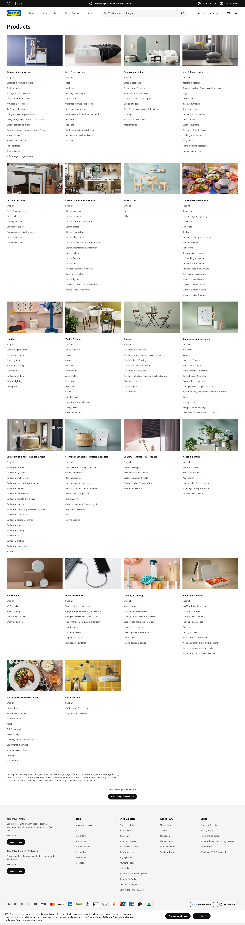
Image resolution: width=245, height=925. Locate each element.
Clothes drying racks (133, 637)
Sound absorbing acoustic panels (197, 648)
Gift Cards (124, 868)
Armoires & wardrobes (17, 103)
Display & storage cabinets (19, 98)
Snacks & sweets (15, 718)
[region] (122, 916)
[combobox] (141, 13)
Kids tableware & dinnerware (195, 268)
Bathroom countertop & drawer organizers (27, 509)
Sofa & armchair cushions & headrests (142, 109)
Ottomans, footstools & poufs (138, 98)
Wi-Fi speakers (13, 606)
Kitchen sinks (71, 263)
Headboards (71, 119)
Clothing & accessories (193, 135)
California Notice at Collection (118, 917)
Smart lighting (13, 360)
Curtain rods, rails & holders (137, 478)
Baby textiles (188, 140)
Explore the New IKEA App (132, 889)
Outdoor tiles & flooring (135, 360)
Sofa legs (128, 114)
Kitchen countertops (74, 232)
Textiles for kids (189, 119)
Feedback (80, 862)
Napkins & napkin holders (194, 284)
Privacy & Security (208, 825)
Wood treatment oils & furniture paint (200, 642)
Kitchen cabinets (73, 216)
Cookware (187, 221)
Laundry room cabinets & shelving (139, 616)
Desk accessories (73, 478)
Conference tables (15, 226)
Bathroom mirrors (15, 504)
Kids (126, 216)
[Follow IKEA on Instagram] (15, 904)
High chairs (70, 386)
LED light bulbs (14, 370)
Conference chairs (15, 242)
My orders (81, 836)
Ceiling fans (12, 386)
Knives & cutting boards (193, 279)
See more (11, 835)
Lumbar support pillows (193, 151)
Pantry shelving (72, 253)
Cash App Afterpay (128, 884)
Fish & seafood (14, 729)
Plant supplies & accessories (195, 483)
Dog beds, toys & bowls (76, 713)
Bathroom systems (16, 472)
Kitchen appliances (74, 226)
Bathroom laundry (15, 525)
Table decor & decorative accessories (199, 412)
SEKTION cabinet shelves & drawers (82, 284)
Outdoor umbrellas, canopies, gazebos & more (145, 376)
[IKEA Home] (14, 13)
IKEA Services (126, 830)
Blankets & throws (191, 103)
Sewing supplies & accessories (138, 483)
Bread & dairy (13, 734)
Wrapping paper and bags (194, 407)
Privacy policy (206, 830)
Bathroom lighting (15, 376)
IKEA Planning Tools (129, 846)
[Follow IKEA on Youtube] (35, 904)
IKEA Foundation (168, 846)
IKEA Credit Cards (128, 879)
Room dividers (13, 135)
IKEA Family (125, 836)
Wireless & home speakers (77, 606)
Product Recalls (83, 846)
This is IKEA (165, 825)
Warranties (81, 857)
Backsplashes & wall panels (78, 289)
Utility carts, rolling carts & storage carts (25, 119)
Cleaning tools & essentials (136, 632)
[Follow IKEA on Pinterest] (22, 904)
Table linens (187, 98)
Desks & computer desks (18, 211)
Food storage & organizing (194, 216)
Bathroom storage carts (18, 514)
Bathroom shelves (15, 541)
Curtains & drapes (132, 467)
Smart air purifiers (15, 621)
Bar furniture (71, 370)
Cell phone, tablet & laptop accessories (83, 611)
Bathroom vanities (15, 467)
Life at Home (166, 841)
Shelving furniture (15, 88)
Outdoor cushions (190, 124)
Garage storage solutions (18, 124)
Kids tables (70, 381)
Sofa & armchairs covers (135, 119)
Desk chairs (12, 216)
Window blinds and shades (136, 472)
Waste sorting (130, 606)
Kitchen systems (73, 211)
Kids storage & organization (20, 156)
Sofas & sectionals (132, 82)
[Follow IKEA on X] (28, 904)
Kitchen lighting (72, 279)
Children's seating (73, 412)
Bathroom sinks (14, 535)
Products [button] (33, 13)
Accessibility (206, 846)
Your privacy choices (178, 916)
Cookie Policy (14, 920)
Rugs (184, 93)
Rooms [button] (46, 13)
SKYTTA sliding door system (195, 606)
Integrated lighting (15, 365)
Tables (68, 355)
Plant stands (188, 478)
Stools (68, 391)
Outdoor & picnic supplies (194, 289)
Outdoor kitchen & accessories (138, 365)
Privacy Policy (94, 917)
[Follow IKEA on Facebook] (9, 904)
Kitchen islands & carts (75, 237)
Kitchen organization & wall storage (82, 247)
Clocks (185, 397)
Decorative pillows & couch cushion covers (202, 88)
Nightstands (71, 98)
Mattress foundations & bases (79, 130)
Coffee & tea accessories (194, 274)
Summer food (13, 760)
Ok (201, 916)
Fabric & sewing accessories (195, 145)
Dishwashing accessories (193, 258)
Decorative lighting (15, 355)
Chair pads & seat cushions (195, 130)
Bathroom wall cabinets (18, 493)
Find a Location (127, 825)
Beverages (12, 755)
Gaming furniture (14, 221)
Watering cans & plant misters (196, 488)
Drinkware (187, 232)
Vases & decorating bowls (194, 381)
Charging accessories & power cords (82, 616)
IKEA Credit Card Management (134, 873)
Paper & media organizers (77, 493)
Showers (11, 551)
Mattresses (70, 88)
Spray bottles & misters (193, 493)
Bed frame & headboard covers (79, 135)
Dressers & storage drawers (20, 82)
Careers (163, 830)
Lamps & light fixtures (17, 349)
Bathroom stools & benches (20, 520)
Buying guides (126, 857)
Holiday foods (13, 708)
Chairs (68, 360)
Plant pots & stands (191, 365)
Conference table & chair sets (20, 232)
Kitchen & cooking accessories (196, 237)
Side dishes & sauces (16, 713)
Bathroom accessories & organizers (23, 483)
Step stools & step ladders (77, 402)
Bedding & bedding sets (76, 93)
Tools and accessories (192, 621)
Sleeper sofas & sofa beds (136, 88)
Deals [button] (56, 13)
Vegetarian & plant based (18, 750)
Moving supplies (72, 520)
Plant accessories (132, 381)
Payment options (128, 862)
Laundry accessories (133, 627)
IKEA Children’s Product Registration (217, 841)
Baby (126, 211)
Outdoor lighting (14, 381)
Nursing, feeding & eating (194, 295)
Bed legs (69, 140)
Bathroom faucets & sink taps (21, 499)
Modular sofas (130, 124)
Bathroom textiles (190, 109)
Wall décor (187, 349)
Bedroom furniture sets (76, 109)
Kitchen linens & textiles (193, 114)
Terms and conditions (210, 836)
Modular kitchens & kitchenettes (80, 268)
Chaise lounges (131, 103)
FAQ (78, 830)
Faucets (186, 627)
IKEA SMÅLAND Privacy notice (214, 852)
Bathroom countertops (17, 546)
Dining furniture (72, 349)
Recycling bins (71, 499)
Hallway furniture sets (17, 140)
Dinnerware (187, 211)
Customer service (84, 825)
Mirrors (185, 355)
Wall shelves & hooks (75, 509)
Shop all (10, 77)
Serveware (187, 226)
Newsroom (165, 836)
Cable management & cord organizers (83, 504)
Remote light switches (17, 616)
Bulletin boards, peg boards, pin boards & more (204, 391)
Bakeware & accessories (193, 253)
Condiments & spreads (17, 744)
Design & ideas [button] (72, 13)
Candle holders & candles (194, 376)
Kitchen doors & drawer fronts (79, 221)
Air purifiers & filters (74, 637)
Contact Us (81, 841)
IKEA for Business (128, 841)
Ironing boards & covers (135, 642)
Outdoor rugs (130, 391)
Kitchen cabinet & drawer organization (83, 242)
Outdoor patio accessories (136, 370)
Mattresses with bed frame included (82, 114)
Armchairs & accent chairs (136, 93)
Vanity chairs (71, 407)
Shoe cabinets (13, 151)
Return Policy (82, 852)
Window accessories (133, 488)
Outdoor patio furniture (135, 349)
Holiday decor (188, 402)
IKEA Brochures (127, 852)
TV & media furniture (16, 109)
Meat (9, 723)
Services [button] (88, 13)
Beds (67, 82)
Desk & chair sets (15, 237)
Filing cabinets (13, 145)
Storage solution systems (19, 93)
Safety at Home (167, 852)
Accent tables (71, 376)
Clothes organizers (74, 472)
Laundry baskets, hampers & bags (139, 621)
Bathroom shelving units (18, 478)
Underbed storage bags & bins (79, 103)
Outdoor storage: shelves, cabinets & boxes (27, 130)
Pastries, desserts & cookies (20, 739)
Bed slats (69, 124)
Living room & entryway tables (21, 114)
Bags (67, 514)
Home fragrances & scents (194, 370)
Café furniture (71, 397)
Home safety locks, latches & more (198, 653)
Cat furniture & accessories (78, 708)
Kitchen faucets (72, 258)
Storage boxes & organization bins (198, 386)
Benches (69, 365)
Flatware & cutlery (190, 242)
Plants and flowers (191, 360)
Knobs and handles (74, 274)
